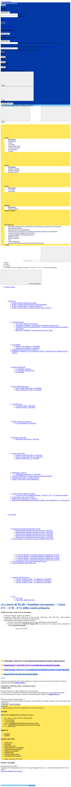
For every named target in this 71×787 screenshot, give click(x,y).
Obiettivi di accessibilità (11, 751)
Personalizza (4, 686)
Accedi (3, 5)
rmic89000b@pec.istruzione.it (24, 725)
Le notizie (7, 266)
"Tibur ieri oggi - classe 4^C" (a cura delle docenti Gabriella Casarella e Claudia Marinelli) (36, 670)
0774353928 (10, 721)
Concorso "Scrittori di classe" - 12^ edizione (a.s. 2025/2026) (33, 582)
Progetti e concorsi (9, 287)
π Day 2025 (19, 598)
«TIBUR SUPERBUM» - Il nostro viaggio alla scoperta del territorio (32, 476)
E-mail (20, 43)
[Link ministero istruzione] (9, 3)
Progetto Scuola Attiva (18, 453)
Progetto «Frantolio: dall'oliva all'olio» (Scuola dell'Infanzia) (29, 304)
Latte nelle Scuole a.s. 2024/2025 (25, 406)
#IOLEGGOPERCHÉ (19, 367)
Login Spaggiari (48, 46)
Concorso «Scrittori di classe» (21, 577)
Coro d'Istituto (16, 344)
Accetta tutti (29, 686)
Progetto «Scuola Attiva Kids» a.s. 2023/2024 (29, 457)
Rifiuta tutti (15, 686)
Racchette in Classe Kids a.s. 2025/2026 (27, 439)
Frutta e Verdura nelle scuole (20, 386)
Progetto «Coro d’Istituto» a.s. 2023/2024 (28, 346)
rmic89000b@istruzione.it (23, 723)
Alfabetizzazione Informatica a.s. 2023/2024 (25, 498)
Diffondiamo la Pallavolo (19, 472)
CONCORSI (12, 514)
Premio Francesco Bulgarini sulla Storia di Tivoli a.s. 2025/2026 (34, 537)
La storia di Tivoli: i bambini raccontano (24, 493)
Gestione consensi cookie (11, 754)
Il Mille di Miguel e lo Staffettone (22, 421)
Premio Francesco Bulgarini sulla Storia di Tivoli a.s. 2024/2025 (34, 535)
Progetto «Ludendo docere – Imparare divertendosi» (27, 306)
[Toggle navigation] (15, 113)
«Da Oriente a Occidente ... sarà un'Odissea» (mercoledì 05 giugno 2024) (37, 325)
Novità (6, 264)
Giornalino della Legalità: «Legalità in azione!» (25, 477)
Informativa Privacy (10, 746)
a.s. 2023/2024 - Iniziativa (23, 369)
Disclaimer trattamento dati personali (11, 771)
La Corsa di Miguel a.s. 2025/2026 (26, 423)
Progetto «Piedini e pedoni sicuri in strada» (24, 303)
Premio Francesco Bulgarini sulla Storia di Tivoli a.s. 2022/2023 (34, 532)
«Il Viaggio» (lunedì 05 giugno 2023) (26, 324)
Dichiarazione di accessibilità (12, 749)
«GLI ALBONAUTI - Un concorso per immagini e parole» (29, 561)
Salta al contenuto (6, 1)
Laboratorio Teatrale (18, 322)
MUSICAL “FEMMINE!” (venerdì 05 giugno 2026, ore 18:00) (34, 330)
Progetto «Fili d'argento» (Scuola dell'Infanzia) (25, 479)
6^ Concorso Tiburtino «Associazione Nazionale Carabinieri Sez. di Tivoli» (38, 559)
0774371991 (10, 720)
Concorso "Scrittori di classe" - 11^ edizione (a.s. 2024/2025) (33, 580)
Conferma (9, 103)
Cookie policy (8, 742)
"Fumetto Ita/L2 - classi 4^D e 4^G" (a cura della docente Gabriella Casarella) (32, 665)
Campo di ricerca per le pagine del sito (12, 261)
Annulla (3, 103)
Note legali (7, 744)
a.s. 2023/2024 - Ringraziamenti (25, 370)
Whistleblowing (9, 752)
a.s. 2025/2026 (20, 372)
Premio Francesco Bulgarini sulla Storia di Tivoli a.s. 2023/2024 (34, 534)
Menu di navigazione (35, 283)
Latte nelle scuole (17, 404)
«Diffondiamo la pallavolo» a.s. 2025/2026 (28, 474)
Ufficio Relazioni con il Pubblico (14, 747)
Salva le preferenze (15, 704)
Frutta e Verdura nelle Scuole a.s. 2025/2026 (28, 390)
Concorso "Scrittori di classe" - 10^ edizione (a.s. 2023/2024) (33, 579)
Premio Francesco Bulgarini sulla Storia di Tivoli (26, 529)
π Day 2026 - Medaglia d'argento (25, 600)
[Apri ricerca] (55, 113)
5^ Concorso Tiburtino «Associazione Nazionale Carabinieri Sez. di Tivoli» (38, 558)
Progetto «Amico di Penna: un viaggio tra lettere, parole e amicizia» (31, 308)
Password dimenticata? (7, 19)
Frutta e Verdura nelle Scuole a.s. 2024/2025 (28, 388)
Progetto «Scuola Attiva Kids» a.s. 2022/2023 (29, 455)
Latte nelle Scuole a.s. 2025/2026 (25, 407)
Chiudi (3, 57)
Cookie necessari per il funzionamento (12, 699)
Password (21, 16)
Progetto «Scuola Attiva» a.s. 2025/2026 (27, 458)
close (2, 122)
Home (6, 262)
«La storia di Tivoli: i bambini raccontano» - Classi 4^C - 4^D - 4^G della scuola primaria (42, 495)
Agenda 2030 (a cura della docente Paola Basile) (21, 674)
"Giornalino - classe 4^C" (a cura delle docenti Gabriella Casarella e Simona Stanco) (34, 661)
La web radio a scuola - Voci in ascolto (23, 497)
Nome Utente (22, 14)
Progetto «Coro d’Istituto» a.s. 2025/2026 (28, 348)
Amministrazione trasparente (12, 756)
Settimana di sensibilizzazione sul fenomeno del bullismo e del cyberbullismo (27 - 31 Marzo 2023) (41, 500)
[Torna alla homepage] (35, 105)
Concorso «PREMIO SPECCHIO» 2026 (24, 563)
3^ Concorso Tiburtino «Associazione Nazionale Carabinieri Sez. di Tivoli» (38, 554)
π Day (14, 596)
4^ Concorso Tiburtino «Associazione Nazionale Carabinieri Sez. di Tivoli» (38, 556)
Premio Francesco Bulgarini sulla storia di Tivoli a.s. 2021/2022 (34, 530)
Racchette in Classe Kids (19, 437)
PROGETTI (12, 301)
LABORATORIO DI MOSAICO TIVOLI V (25, 349)
